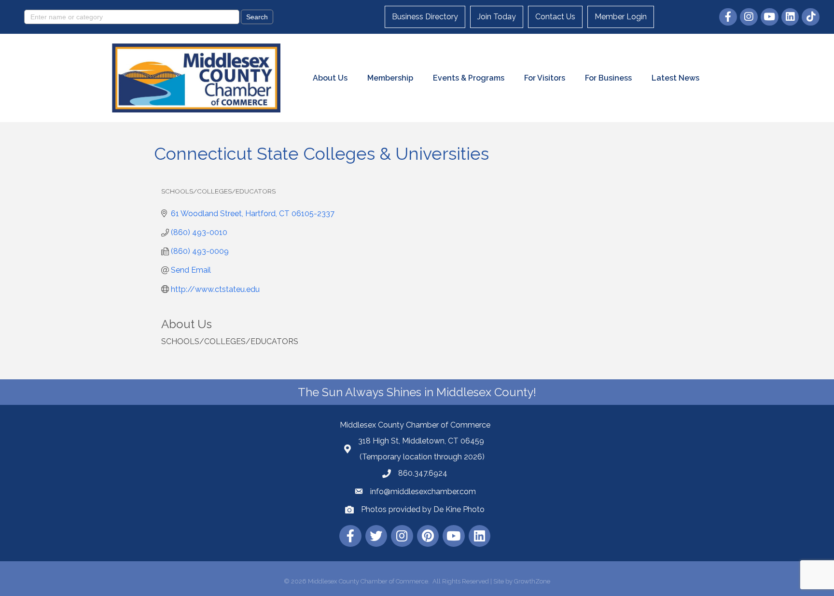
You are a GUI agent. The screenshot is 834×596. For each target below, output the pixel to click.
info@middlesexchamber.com (423, 491)
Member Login (621, 16)
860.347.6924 (422, 473)
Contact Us (555, 16)
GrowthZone (532, 581)
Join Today (496, 16)
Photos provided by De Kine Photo (423, 509)
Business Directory (425, 16)
